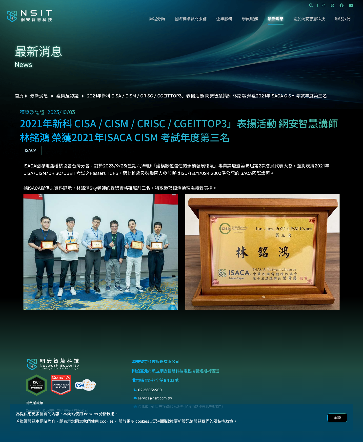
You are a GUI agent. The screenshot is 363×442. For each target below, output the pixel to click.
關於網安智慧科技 (309, 19)
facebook (341, 5)
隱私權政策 (34, 403)
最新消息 (275, 19)
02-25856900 (150, 390)
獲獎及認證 (67, 96)
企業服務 (224, 19)
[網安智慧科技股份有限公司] (29, 16)
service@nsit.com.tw (155, 398)
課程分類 (157, 19)
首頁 (19, 96)
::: (1, 112)
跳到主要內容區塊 (16, 6)
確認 (337, 417)
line (332, 5)
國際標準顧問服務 (190, 19)
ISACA (31, 150)
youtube (351, 5)
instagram (323, 5)
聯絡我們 (343, 19)
